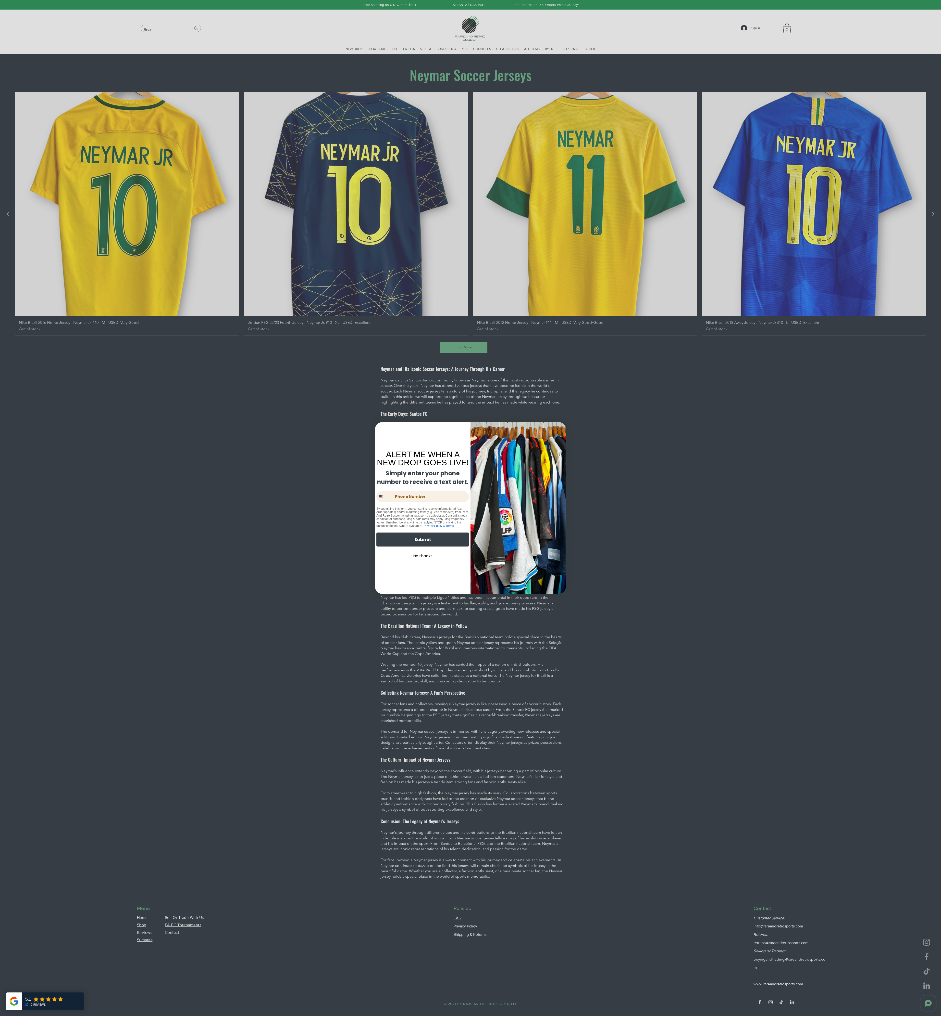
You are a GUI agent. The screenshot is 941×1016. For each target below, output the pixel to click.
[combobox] (385, 496)
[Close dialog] (559, 429)
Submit (422, 539)
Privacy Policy (433, 526)
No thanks (423, 556)
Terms (450, 526)
